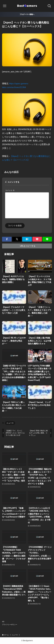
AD (3, 621)
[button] (7, 239)
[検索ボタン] (49, 6)
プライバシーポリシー (9, 624)
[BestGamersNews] (27, 6)
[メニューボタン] (4, 6)
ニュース (10, 423)
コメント (10, 190)
